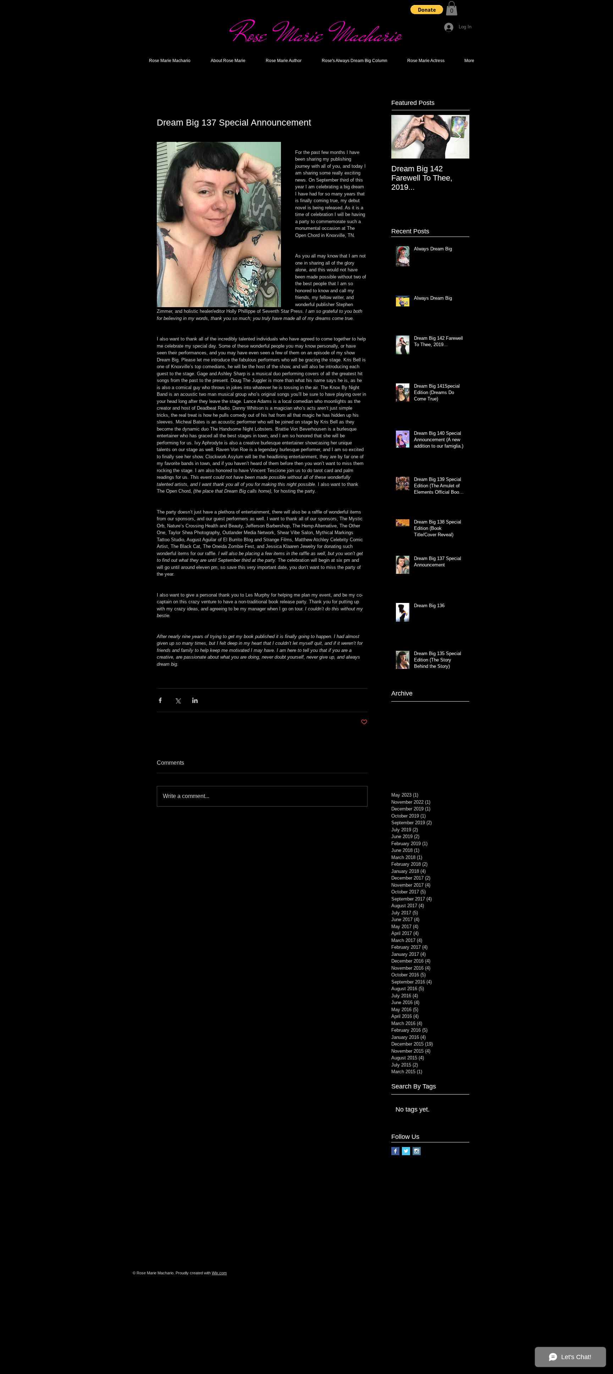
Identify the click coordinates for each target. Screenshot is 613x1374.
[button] (426, 9)
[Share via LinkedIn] (195, 700)
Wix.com (219, 1273)
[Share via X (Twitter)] (177, 700)
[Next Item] (458, 136)
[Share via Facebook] (160, 700)
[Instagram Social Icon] (417, 1151)
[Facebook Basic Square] (395, 1151)
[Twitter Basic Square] (406, 1151)
